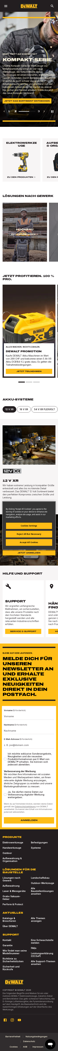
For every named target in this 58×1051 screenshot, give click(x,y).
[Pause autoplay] (52, 111)
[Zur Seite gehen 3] (36, 382)
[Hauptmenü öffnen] (6, 6)
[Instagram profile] (12, 1020)
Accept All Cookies (29, 542)
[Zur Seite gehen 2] (29, 382)
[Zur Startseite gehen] (29, 6)
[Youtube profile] (19, 1020)
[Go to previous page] (4, 111)
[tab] (9, 409)
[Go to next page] (44, 111)
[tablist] (29, 409)
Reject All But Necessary (29, 534)
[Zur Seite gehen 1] (21, 382)
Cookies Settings (29, 526)
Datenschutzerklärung (25, 806)
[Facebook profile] (5, 1020)
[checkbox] (5, 759)
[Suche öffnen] (52, 6)
